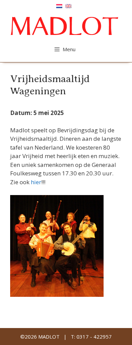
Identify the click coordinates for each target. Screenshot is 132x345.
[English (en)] (68, 5)
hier (36, 182)
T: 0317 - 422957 (91, 336)
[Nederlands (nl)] (59, 5)
